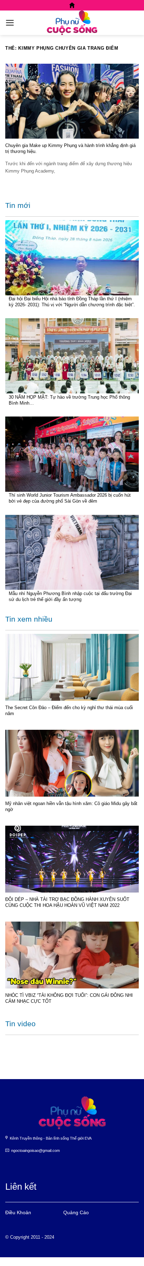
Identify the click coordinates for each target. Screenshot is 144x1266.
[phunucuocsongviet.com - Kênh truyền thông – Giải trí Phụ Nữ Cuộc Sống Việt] (72, 23)
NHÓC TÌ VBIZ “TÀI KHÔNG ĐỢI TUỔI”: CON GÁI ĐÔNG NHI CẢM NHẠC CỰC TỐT (69, 998)
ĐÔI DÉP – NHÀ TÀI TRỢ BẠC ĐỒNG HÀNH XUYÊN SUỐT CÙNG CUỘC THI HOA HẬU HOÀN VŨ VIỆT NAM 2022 (67, 902)
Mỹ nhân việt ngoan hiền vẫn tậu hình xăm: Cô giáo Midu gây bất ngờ (71, 806)
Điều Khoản (18, 1212)
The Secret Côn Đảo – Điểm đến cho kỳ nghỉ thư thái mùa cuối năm (69, 710)
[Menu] (10, 23)
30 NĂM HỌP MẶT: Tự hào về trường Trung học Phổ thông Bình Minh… (69, 400)
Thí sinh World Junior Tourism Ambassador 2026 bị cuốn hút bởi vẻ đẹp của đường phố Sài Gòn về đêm (70, 498)
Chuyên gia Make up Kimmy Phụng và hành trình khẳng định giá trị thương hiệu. (70, 148)
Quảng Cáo (76, 1212)
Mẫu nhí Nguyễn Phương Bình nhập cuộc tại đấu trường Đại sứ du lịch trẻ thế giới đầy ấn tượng (70, 596)
